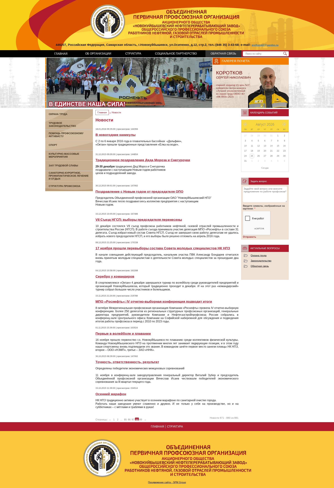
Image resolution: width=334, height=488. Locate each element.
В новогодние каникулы (116, 135)
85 (125, 419)
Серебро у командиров (115, 276)
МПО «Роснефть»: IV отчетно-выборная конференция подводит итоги (154, 301)
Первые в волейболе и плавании (123, 333)
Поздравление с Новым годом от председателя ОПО (139, 191)
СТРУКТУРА (133, 53)
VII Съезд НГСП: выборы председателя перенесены (139, 219)
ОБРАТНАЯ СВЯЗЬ (223, 53)
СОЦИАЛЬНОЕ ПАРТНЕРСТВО (176, 53)
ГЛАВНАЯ (60, 53)
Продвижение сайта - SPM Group (167, 482)
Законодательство (261, 260)
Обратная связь (260, 266)
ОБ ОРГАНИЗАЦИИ (98, 53)
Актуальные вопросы (265, 248)
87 (133, 419)
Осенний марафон (111, 394)
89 (140, 419)
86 (129, 419)
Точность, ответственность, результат (127, 362)
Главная (102, 112)
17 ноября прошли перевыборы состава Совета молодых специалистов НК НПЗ (163, 248)
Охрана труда (259, 255)
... (122, 419)
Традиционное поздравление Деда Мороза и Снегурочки (143, 160)
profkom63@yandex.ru (265, 45)
